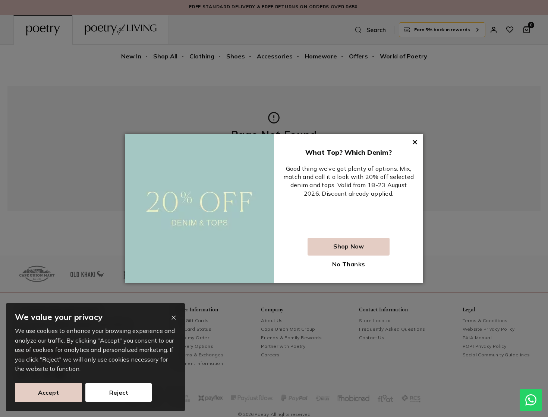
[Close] (173, 317)
